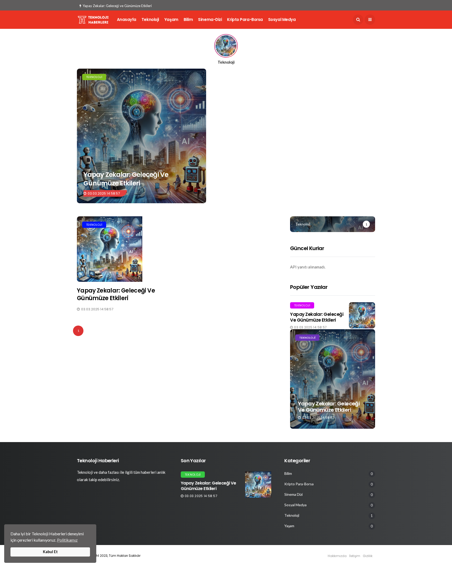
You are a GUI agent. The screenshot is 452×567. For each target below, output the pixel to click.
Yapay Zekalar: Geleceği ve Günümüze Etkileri (117, 6)
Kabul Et (50, 551)
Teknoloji (150, 19)
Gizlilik (367, 556)
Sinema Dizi (293, 494)
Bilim (188, 19)
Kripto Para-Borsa (245, 19)
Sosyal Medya (282, 19)
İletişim (354, 556)
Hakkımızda (337, 556)
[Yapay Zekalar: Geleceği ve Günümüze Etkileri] (124, 249)
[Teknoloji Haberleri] (141, 136)
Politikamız (67, 539)
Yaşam (171, 19)
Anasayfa (126, 19)
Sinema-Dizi (210, 19)
